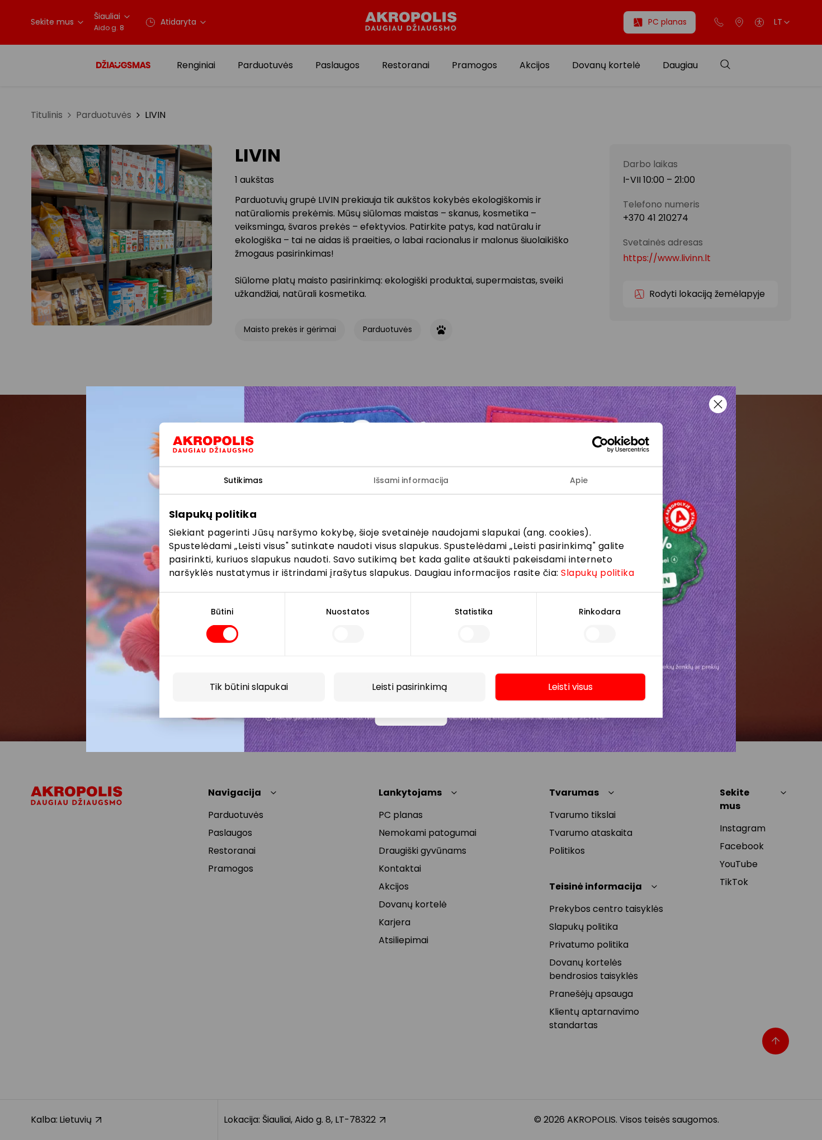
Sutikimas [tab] (243, 479)
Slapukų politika (597, 572)
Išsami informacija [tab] (411, 479)
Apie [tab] (579, 479)
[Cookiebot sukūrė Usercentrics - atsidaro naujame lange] (608, 444)
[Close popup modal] (718, 404)
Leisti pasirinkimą (409, 686)
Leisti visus (570, 686)
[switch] (348, 634)
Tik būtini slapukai (249, 686)
